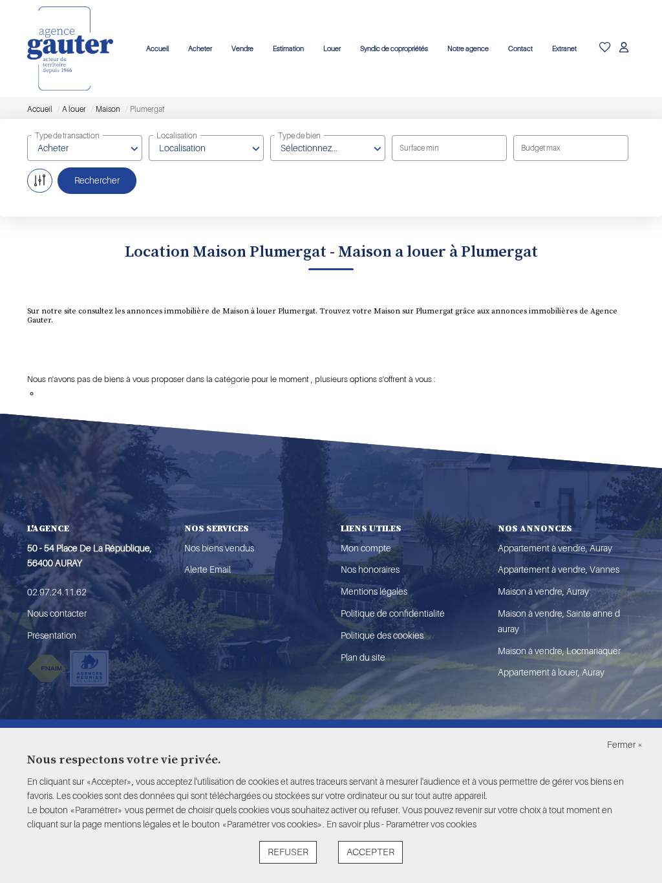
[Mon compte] (623, 49)
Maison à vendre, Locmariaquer (559, 651)
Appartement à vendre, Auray (555, 548)
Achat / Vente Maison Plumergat (110, 358)
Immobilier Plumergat (259, 358)
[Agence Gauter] (70, 48)
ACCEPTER (370, 852)
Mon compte (366, 548)
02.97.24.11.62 (57, 592)
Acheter (200, 49)
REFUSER (288, 852)
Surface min (419, 148)
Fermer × (625, 744)
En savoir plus (353, 824)
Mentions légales (374, 591)
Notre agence (468, 49)
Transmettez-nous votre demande (101, 393)
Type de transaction (67, 135)
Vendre (242, 49)
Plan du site (363, 657)
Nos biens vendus (219, 548)
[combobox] (85, 148)
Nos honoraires (370, 569)
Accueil (157, 49)
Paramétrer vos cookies (431, 824)
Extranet (564, 49)
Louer (332, 49)
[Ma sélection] (605, 49)
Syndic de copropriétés (394, 49)
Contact (520, 49)
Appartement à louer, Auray (551, 672)
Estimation (288, 49)
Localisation (176, 135)
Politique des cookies (382, 635)
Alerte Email (207, 569)
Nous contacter (57, 613)
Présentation (51, 635)
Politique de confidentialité (393, 613)
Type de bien (299, 135)
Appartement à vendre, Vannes (558, 569)
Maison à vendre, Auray (543, 591)
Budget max (540, 148)
